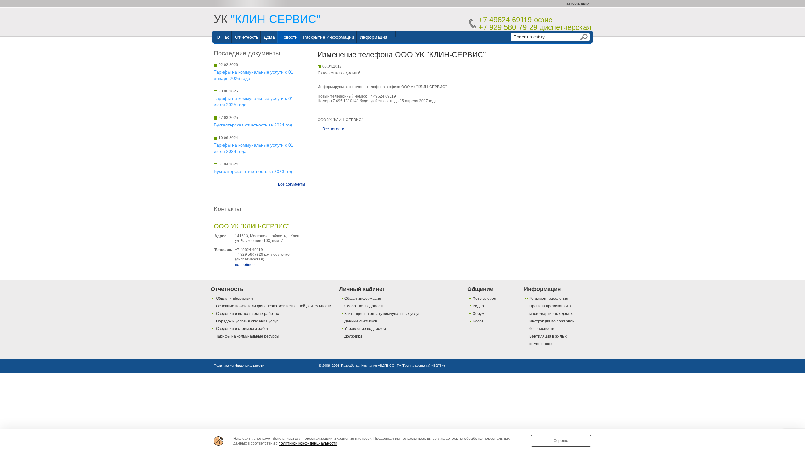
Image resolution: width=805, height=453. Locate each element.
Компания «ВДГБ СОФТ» (381, 365)
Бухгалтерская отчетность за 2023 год (253, 171)
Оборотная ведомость (364, 306)
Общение (480, 289)
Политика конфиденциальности (239, 365)
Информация (373, 37)
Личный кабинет (362, 289)
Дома (269, 37)
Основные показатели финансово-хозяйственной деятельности (273, 306)
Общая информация (234, 298)
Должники (353, 336)
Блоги (478, 321)
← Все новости (331, 129)
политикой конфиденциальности (308, 443)
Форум (478, 313)
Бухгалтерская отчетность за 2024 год (253, 124)
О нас (223, 37)
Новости (288, 37)
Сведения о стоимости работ (242, 329)
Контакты (227, 208)
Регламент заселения (548, 298)
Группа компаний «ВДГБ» (423, 365)
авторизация (578, 3)
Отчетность (246, 37)
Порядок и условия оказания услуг (247, 321)
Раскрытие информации (328, 37)
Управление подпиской (365, 329)
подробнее (245, 264)
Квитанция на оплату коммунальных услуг (381, 313)
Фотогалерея (484, 298)
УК (267, 19)
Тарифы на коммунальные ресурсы (247, 336)
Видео (478, 306)
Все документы (291, 184)
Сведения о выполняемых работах (247, 313)
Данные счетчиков (360, 321)
